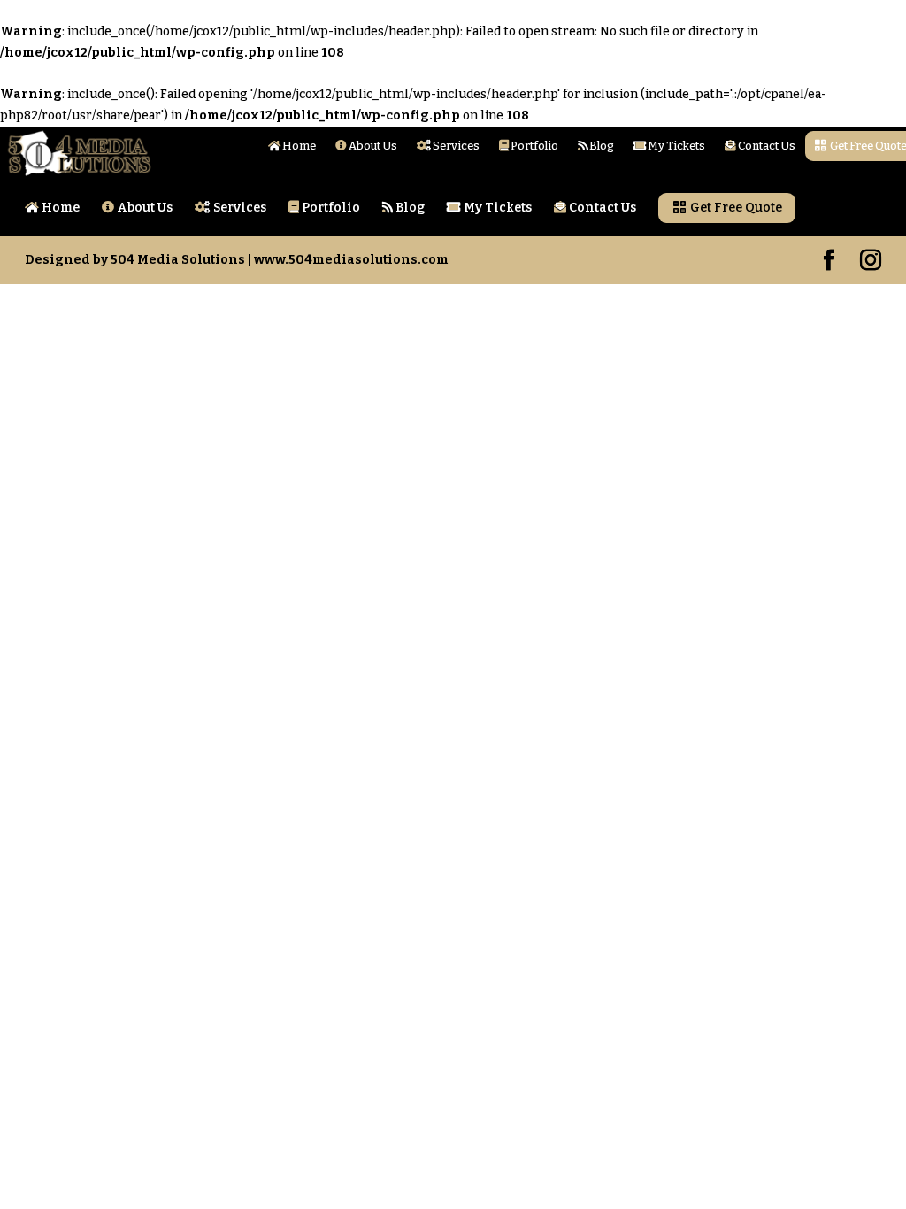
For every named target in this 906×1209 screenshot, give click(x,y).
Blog (600, 146)
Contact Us (765, 146)
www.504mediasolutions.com (351, 259)
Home (298, 146)
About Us (372, 146)
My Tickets (675, 146)
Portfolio (533, 146)
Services (455, 146)
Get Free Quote (734, 207)
